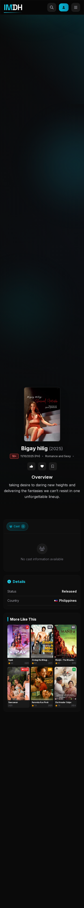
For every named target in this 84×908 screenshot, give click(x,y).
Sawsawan (13, 702)
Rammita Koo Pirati (40, 702)
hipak (10, 660)
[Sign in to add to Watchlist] (53, 466)
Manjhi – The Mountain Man (65, 660)
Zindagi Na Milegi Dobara (39, 660)
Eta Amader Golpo (63, 702)
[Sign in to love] (42, 466)
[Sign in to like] (31, 466)
